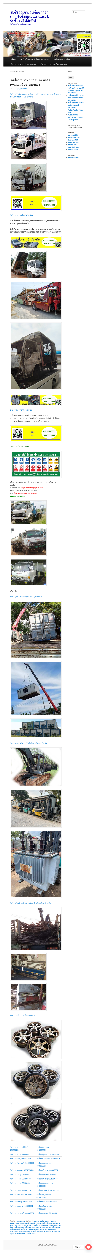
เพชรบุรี (22, 1234)
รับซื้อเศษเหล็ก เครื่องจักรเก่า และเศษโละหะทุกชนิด (75, 117)
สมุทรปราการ (52, 1229)
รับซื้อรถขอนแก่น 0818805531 (21, 1206)
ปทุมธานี (32, 1223)
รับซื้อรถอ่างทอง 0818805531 (47, 1174)
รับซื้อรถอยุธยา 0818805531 (20, 1178)
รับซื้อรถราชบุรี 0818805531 (20, 1183)
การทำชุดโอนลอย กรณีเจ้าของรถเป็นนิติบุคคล (35, 59)
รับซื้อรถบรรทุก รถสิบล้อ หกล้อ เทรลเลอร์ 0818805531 (76, 104)
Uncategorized (20, 1221)
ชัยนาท (46, 1221)
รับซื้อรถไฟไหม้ (33, 1229)
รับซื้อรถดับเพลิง (19, 1227)
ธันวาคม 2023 (73, 135)
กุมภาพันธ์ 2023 (73, 147)
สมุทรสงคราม (14, 1231)
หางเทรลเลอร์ (56, 1231)
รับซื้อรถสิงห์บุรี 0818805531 (20, 1174)
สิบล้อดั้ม (33, 1231)
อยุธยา (12, 1234)
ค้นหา (70, 71)
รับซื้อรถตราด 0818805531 (20, 1154)
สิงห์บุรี (28, 1231)
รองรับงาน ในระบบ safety (23, 1225)
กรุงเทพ (36, 1221)
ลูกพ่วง (45, 1229)
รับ (32, 1225)
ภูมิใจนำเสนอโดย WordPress (47, 1245)
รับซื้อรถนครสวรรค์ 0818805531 (22, 1170)
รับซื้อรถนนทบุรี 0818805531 (21, 1194)
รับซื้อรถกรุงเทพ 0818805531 (47, 1213)
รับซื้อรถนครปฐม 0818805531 (21, 1201)
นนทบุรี (26, 1223)
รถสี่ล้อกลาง (48, 1223)
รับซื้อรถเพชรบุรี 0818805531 (47, 1178)
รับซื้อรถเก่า (24, 1229)
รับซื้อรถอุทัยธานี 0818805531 (47, 1154)
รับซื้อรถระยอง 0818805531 (20, 1190)
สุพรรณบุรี (40, 1231)
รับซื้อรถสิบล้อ (55, 1227)
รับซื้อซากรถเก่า (53, 1225)
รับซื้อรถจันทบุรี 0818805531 (21, 1158)
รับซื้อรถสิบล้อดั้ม (15, 1229)
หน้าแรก (13, 59)
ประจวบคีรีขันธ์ (40, 1223)
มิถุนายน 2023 (73, 140)
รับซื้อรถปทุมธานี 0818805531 (47, 1190)
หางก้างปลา (47, 1231)
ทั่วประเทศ (52, 1221)
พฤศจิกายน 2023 (73, 137)
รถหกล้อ (55, 1223)
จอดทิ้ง (42, 1221)
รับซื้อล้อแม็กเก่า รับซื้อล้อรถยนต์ (22, 1015)
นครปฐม (12, 1223)
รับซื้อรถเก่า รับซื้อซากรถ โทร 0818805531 (54, 64)
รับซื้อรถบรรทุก (46, 1227)
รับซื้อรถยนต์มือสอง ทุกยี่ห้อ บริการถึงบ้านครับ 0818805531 (76, 97)
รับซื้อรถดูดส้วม (36, 1227)
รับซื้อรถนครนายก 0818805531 (48, 1158)
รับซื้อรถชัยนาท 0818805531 (47, 1170)
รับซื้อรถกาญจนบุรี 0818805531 (22, 1213)
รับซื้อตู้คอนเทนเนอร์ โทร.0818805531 (23, 64)
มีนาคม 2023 (72, 145)
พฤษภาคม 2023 (73, 142)
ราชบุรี (40, 1229)
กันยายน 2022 (73, 149)
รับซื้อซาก (37, 1225)
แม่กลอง (28, 1234)
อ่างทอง (17, 1234)
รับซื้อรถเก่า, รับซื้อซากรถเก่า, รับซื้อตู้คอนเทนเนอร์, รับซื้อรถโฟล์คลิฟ (29, 16)
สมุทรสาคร (22, 1231)
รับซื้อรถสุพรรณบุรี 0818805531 (22, 1163)
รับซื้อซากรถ (44, 1225)
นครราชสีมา (20, 1223)
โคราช (33, 1234)
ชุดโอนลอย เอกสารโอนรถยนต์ (64, 59)
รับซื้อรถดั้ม (27, 1227)
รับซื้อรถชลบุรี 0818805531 (46, 1201)
